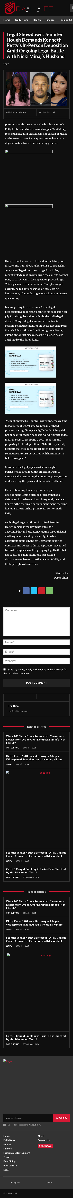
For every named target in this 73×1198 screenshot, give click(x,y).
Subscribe (61, 1118)
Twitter (49, 1182)
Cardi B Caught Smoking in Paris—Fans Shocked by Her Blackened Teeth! (36, 870)
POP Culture (12, 748)
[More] (57, 590)
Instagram (15, 1182)
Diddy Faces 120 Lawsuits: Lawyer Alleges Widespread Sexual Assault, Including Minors (34, 757)
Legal (6, 63)
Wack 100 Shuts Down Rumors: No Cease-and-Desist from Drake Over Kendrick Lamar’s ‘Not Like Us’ (35, 739)
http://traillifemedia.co (17, 711)
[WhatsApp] (49, 590)
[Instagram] (6, 1182)
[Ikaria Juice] (30, 380)
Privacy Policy (34, 1125)
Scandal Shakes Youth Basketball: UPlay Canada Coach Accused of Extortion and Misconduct (36, 854)
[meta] (29, 152)
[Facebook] (26, 590)
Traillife (13, 706)
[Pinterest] (41, 590)
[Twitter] (34, 590)
